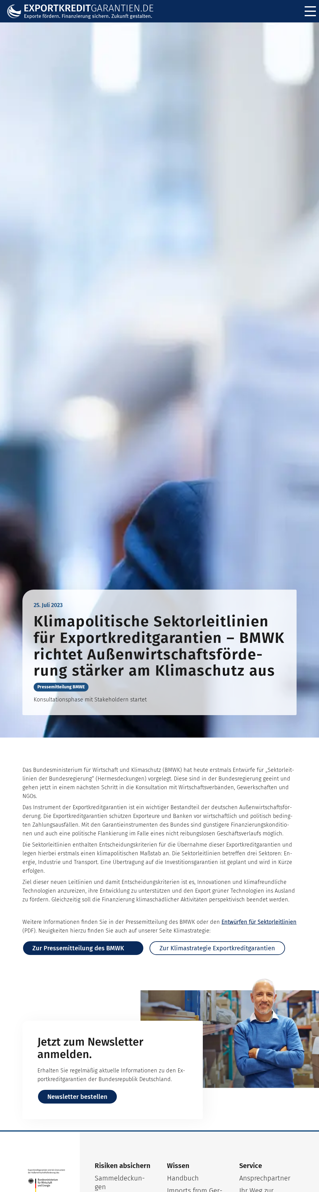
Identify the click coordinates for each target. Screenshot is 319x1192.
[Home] (84, 11)
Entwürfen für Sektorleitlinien (259, 922)
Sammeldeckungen (120, 1182)
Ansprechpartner (264, 1178)
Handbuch (183, 1178)
